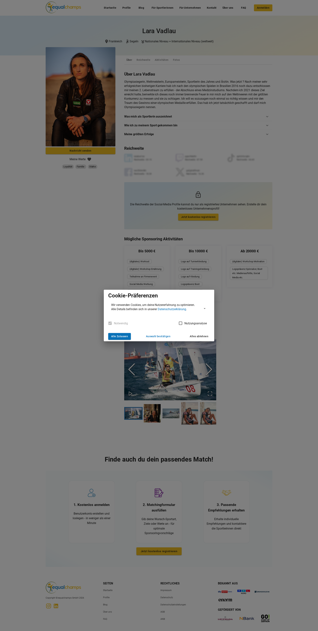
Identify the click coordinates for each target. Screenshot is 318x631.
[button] (159, 308)
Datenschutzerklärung (172, 309)
